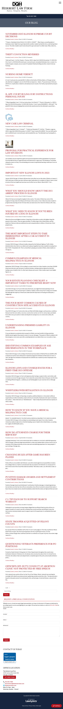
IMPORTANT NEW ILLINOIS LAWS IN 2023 (27, 172)
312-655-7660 (32, 16)
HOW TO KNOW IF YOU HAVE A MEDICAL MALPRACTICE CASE (27, 411)
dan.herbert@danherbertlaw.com (14, 683)
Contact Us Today (12, 649)
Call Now (57, 705)
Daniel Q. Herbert (14, 39)
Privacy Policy (32, 705)
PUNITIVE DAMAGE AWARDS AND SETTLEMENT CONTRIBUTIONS (30, 478)
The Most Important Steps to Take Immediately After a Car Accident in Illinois (27, 236)
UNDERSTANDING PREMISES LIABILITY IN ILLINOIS (27, 326)
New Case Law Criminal (19, 123)
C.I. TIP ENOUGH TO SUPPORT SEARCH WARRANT (26, 500)
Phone (5, 614)
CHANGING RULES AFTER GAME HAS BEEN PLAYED (27, 456)
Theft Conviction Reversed (22, 54)
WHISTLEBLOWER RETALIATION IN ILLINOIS (29, 390)
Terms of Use (25, 705)
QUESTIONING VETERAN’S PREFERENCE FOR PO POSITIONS (30, 545)
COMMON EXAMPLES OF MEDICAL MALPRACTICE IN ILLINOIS (23, 259)
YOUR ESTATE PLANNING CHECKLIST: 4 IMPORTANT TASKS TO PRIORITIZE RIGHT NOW (30, 281)
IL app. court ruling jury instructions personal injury (29, 95)
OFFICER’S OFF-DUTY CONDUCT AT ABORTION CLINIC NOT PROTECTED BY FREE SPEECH (30, 567)
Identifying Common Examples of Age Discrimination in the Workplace (28, 346)
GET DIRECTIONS (9, 677)
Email (5, 619)
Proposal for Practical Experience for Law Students (29, 151)
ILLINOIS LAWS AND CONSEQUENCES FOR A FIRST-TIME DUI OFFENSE (28, 369)
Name (5, 608)
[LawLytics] (31, 701)
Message (6, 625)
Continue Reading (9, 48)
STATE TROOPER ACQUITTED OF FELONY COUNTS (27, 522)
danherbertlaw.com (10, 685)
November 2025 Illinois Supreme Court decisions (28, 35)
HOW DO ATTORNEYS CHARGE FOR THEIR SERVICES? (27, 433)
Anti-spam (38, 705)
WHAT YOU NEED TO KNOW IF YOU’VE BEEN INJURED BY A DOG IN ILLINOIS (28, 212)
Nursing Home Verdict (19, 74)
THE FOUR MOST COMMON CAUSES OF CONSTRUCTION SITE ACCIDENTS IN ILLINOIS (30, 304)
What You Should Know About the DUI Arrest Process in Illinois (28, 192)
